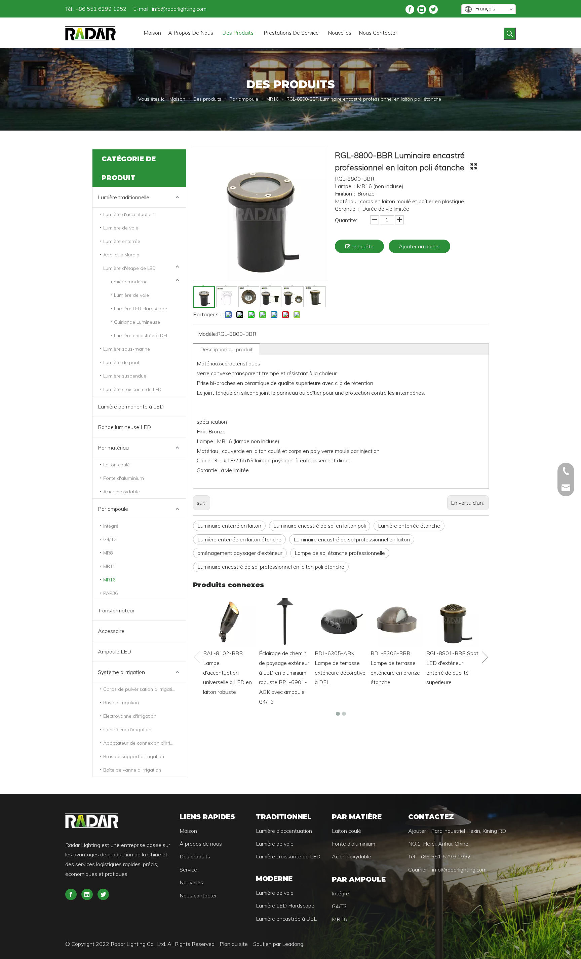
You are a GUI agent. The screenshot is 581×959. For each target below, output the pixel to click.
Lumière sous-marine (126, 349)
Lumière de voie (120, 228)
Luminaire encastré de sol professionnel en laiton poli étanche (270, 566)
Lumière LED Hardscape (140, 309)
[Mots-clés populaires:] (510, 34)
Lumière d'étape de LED (129, 268)
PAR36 (110, 593)
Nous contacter (198, 895)
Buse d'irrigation (121, 703)
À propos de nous (201, 843)
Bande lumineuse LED (124, 427)
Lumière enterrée (121, 241)
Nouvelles (191, 882)
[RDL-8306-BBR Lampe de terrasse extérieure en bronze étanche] (397, 620)
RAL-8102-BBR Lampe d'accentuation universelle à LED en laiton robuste (227, 672)
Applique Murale (121, 255)
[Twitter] (433, 9)
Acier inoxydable (121, 492)
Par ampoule (113, 508)
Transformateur (116, 610)
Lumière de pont (121, 362)
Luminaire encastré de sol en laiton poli (319, 525)
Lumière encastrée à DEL (141, 335)
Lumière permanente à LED (131, 406)
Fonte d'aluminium (123, 478)
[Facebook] (409, 9)
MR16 (109, 580)
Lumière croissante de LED (132, 389)
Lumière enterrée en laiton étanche (239, 539)
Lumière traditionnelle (123, 197)
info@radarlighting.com (179, 8)
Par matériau (113, 447)
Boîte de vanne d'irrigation (132, 770)
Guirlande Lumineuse (137, 322)
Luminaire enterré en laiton (229, 525)
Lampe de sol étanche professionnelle (340, 552)
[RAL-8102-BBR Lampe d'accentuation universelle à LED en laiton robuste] (229, 620)
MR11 (109, 566)
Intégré (110, 526)
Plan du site (234, 943)
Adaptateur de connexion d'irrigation (143, 743)
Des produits (195, 856)
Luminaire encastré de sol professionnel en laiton (352, 539)
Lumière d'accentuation (128, 214)
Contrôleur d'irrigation (127, 729)
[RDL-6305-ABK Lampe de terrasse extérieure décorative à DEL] (341, 620)
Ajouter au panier (419, 246)
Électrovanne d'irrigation (129, 716)
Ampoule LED (114, 651)
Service (188, 869)
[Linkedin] (421, 9)
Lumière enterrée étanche (409, 525)
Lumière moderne (128, 282)
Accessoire (111, 631)
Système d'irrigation (121, 672)
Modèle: (207, 333)
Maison (188, 830)
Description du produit (226, 349)
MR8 (108, 553)
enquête (363, 246)
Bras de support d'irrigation (133, 756)
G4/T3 (110, 539)
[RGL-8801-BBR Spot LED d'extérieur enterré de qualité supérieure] (452, 620)
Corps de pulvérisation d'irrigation (140, 689)
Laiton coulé (116, 465)
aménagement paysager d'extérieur (239, 552)
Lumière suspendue (124, 376)
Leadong (292, 943)
